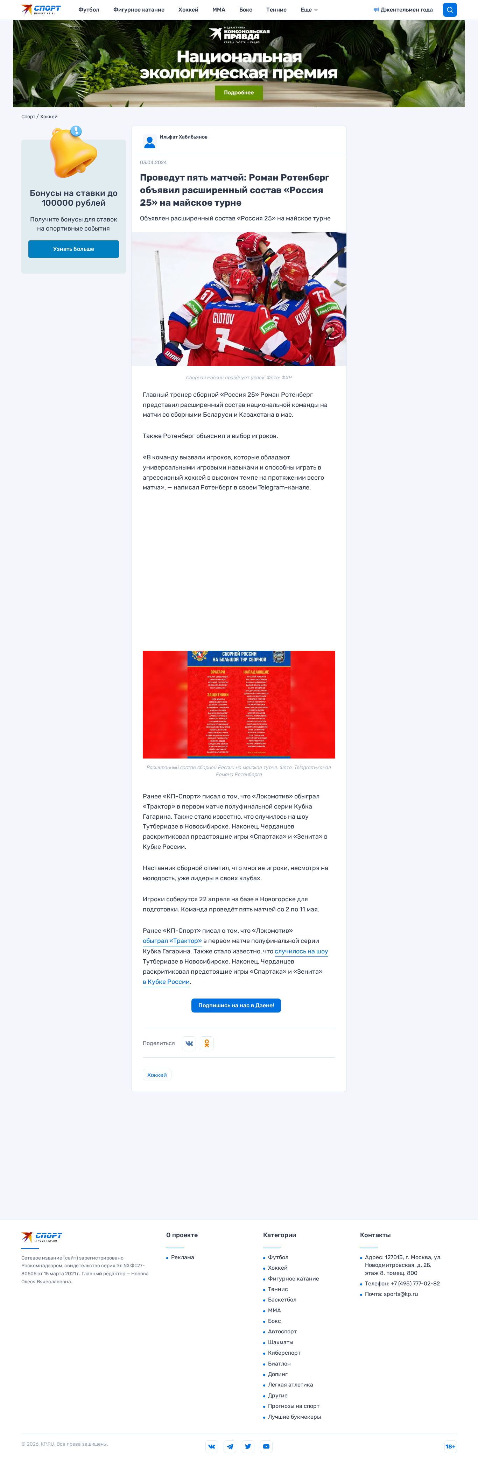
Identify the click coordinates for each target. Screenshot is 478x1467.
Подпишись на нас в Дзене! (236, 1005)
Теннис (276, 9)
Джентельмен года (407, 9)
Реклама (182, 1257)
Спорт (28, 117)
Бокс (245, 9)
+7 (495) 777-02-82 (415, 1283)
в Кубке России (166, 982)
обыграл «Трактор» (172, 941)
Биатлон (279, 1363)
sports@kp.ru (401, 1294)
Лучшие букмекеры (294, 1416)
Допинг (278, 1374)
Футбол (88, 9)
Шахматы (280, 1342)
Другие (278, 1395)
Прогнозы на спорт (293, 1406)
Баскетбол (282, 1299)
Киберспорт (284, 1352)
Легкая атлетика (290, 1384)
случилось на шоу (301, 951)
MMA (218, 9)
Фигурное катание (138, 9)
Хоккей (188, 9)
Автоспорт (282, 1331)
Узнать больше (73, 249)
